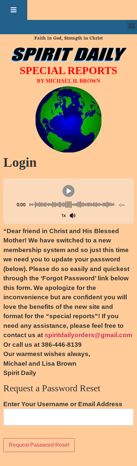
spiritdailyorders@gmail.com (88, 334)
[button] (13, 10)
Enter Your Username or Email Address (62, 404)
